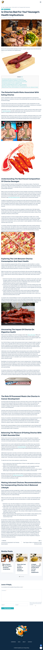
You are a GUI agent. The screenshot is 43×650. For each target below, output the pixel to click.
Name (3, 604)
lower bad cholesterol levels (14, 197)
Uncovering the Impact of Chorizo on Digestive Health (12, 83)
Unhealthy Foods (7, 9)
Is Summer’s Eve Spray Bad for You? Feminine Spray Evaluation (10, 542)
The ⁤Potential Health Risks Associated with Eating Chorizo (13, 79)
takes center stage (31, 335)
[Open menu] (40, 2)
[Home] (1, 7)
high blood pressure (6, 111)
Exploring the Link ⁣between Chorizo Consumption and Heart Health (14, 81)
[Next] (40, 565)
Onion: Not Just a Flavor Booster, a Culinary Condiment (21, 567)
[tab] (19, 576)
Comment (4, 590)
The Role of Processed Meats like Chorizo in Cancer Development (14, 84)
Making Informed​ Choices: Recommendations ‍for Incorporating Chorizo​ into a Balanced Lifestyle (20, 87)
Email (17, 604)
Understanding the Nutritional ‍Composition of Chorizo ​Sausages (14, 80)
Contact (30, 641)
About (24, 641)
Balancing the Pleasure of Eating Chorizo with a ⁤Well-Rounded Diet (14, 85)
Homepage (13, 641)
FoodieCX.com (4, 17)
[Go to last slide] (3, 565)
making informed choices (18, 475)
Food (2, 9)
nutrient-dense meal (22, 447)
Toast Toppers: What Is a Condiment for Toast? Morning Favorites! (32, 542)
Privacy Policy (26, 648)
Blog (19, 641)
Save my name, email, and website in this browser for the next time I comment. (36, 603)
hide (21, 76)
